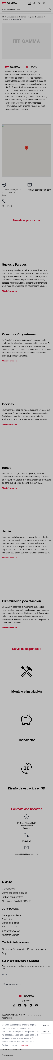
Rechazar (46, 1031)
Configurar (24, 1045)
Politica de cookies (10, 1045)
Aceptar (46, 1025)
